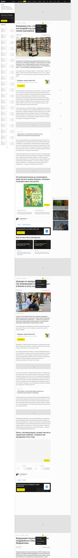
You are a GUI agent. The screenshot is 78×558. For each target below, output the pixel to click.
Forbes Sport (19, 246)
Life (47, 1)
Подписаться (21, 82)
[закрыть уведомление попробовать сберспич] (45, 22)
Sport (55, 1)
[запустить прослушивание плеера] (45, 19)
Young (58, 1)
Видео (44, 1)
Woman (51, 1)
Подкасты (39, 1)
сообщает (43, 69)
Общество (36, 246)
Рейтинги (29, 1)
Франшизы (34, 1)
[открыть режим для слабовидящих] (43, 19)
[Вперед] (52, 209)
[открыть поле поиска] (69, 1)
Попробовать (38, 27)
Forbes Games (21, 1)
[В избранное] (31, 247)
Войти (65, 1)
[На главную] (3, 1)
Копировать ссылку (46, 31)
